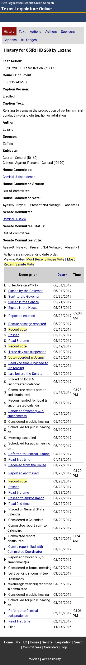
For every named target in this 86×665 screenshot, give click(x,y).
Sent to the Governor (23, 296)
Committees (32, 647)
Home (8, 642)
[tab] (9, 31)
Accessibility (51, 659)
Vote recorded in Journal (26, 357)
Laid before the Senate (25, 374)
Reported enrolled (21, 316)
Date (61, 275)
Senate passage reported (27, 324)
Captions (10, 40)
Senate (47, 642)
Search (79, 642)
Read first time (19, 460)
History (9, 32)
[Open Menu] (80, 18)
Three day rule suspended (27, 352)
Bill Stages (29, 40)
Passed (13, 335)
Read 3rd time (18, 341)
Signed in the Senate (23, 302)
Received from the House (27, 465)
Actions (35, 32)
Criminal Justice (14, 219)
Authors (51, 32)
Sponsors (68, 32)
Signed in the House (23, 308)
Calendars (51, 647)
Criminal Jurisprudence (19, 177)
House (34, 642)
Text (22, 32)
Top (64, 647)
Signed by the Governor (25, 291)
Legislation (63, 642)
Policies (33, 659)
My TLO (21, 642)
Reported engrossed (23, 473)
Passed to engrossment (26, 498)
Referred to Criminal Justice (29, 454)
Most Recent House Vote (45, 259)
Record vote (17, 329)
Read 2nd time (19, 504)
